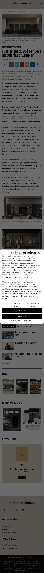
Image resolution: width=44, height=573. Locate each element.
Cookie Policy (16, 320)
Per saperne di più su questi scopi (33, 305)
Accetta (22, 310)
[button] (39, 253)
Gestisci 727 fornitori (16, 305)
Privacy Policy (27, 320)
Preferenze (22, 316)
